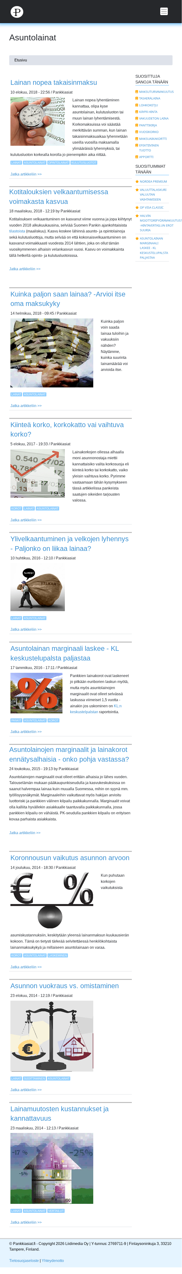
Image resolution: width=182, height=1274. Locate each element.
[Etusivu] (19, 11)
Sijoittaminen (34, 1078)
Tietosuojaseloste (24, 1261)
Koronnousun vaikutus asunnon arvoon (69, 858)
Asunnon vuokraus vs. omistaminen (64, 986)
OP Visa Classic (152, 207)
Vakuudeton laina (154, 118)
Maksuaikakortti (153, 139)
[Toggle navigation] (164, 11)
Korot (16, 508)
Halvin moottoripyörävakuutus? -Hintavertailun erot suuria (154, 223)
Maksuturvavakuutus (154, 92)
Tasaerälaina (149, 98)
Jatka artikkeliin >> (26, 174)
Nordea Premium (153, 181)
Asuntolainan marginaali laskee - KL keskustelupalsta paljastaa (154, 248)
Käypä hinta (148, 112)
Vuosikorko (149, 132)
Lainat (16, 162)
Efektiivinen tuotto (149, 147)
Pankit (16, 720)
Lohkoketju (148, 105)
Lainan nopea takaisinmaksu (53, 82)
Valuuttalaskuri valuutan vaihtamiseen (153, 195)
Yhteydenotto (53, 1261)
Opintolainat (58, 162)
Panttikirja (148, 125)
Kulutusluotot (83, 162)
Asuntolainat (34, 162)
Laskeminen (58, 955)
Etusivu (20, 60)
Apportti (146, 157)
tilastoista (17, 231)
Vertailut (56, 1211)
